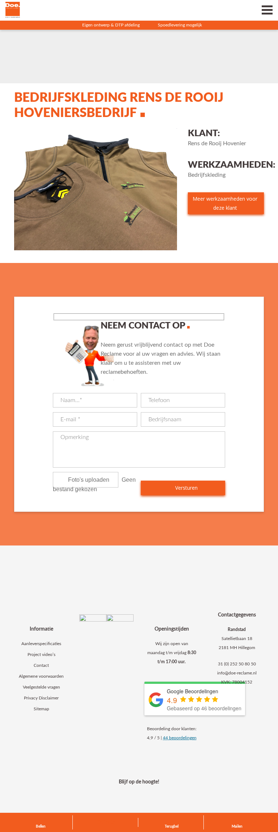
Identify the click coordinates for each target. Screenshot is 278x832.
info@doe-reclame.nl (237, 673)
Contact (41, 665)
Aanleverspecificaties (41, 643)
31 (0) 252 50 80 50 (237, 664)
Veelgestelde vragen (41, 687)
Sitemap (41, 709)
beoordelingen (180, 738)
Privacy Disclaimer (41, 698)
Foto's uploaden (88, 480)
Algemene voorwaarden (41, 676)
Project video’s (41, 654)
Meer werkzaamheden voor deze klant (225, 203)
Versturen (186, 487)
